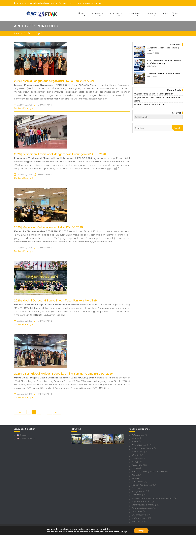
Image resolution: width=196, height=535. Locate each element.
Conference (137, 458)
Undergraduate (139, 518)
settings (123, 532)
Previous (20, 412)
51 (49, 412)
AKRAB (135, 438)
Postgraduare (138, 491)
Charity (135, 455)
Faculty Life (137, 465)
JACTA (135, 475)
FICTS (134, 468)
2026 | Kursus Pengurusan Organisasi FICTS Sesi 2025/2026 (54, 81)
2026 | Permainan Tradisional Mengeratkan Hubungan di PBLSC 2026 (60, 154)
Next (57, 412)
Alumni (135, 441)
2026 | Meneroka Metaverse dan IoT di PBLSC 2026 (48, 228)
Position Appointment (142, 485)
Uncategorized (139, 514)
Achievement (138, 435)
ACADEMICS (116, 14)
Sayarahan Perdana (141, 501)
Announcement (139, 445)
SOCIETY (151, 14)
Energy (135, 461)
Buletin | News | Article (142, 448)
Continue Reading (23, 108)
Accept (141, 530)
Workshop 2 (137, 521)
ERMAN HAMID (45, 105)
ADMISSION (97, 14)
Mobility (135, 478)
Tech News (137, 511)
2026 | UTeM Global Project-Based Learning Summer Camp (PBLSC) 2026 (63, 374)
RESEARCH (135, 14)
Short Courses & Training (144, 504)
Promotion (137, 494)
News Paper (137, 481)
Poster (135, 488)
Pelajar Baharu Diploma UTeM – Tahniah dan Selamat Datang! (164, 62)
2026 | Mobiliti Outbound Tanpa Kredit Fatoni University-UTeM (55, 301)
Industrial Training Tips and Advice (149, 471)
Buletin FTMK (138, 451)
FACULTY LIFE (170, 14)
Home (81, 14)
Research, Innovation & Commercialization (152, 498)
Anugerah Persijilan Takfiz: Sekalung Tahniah (163, 49)
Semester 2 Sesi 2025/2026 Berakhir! (164, 73)
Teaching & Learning (142, 508)
